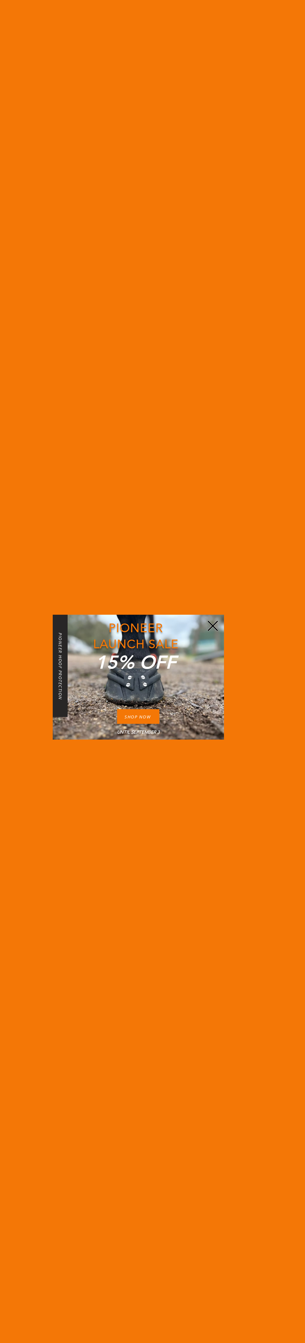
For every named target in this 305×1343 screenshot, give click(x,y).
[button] (213, 626)
